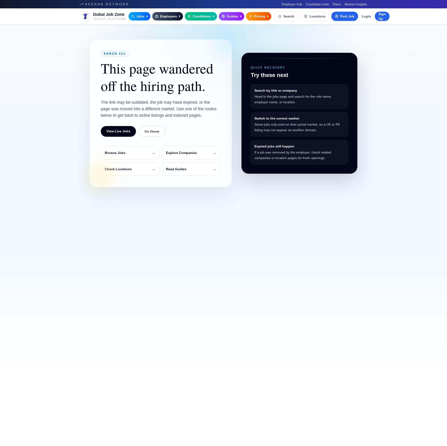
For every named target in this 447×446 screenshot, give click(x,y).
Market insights (356, 4)
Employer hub (292, 4)
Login (366, 16)
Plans (337, 4)
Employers (170, 16)
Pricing (261, 16)
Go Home (152, 131)
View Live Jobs (118, 131)
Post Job (347, 16)
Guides (234, 16)
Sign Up (382, 16)
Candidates (203, 16)
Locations (317, 16)
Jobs (142, 16)
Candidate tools (317, 4)
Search (288, 16)
